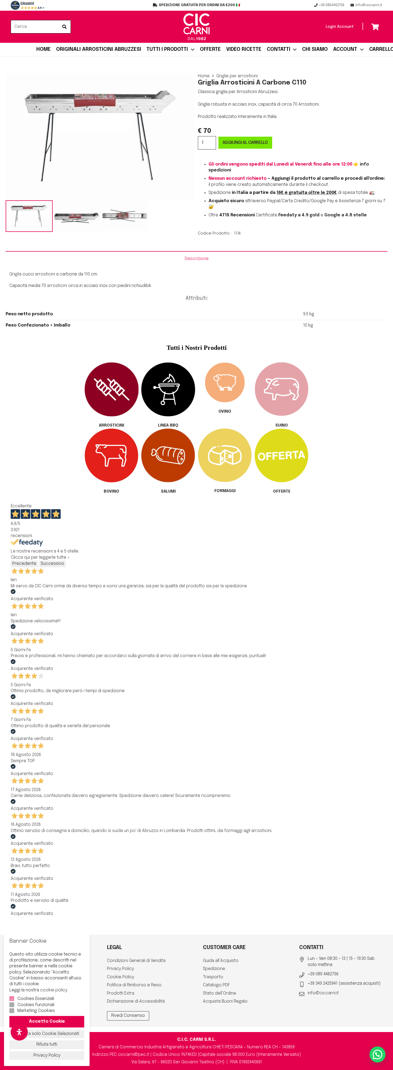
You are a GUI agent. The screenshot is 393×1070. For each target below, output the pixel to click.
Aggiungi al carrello (245, 142)
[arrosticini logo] (111, 389)
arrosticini (45, 274)
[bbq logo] (168, 389)
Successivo (52, 563)
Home (204, 76)
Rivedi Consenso (128, 1015)
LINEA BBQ (168, 425)
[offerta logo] (282, 455)
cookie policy (53, 990)
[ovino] (225, 382)
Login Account (340, 27)
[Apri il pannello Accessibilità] (19, 1032)
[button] (377, 1054)
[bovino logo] (111, 455)
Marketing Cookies (36, 1010)
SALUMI (168, 491)
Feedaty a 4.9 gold (298, 215)
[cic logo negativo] (196, 26)
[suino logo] (282, 389)
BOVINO (111, 491)
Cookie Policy (120, 977)
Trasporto (213, 977)
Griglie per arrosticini (237, 76)
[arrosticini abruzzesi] (27, 5)
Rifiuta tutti (46, 1044)
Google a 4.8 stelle (345, 215)
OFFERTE (281, 491)
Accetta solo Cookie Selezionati (47, 1033)
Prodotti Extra (120, 993)
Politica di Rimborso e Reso (134, 985)
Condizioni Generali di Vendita (136, 960)
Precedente (24, 563)
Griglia (15, 274)
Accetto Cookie (47, 1021)
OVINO (224, 411)
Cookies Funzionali (35, 1005)
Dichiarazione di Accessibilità (136, 1001)
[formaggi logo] (225, 455)
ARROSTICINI (111, 425)
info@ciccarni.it (323, 993)
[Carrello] (375, 27)
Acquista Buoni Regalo (225, 1001)
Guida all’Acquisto (220, 960)
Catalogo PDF (216, 985)
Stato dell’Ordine (219, 993)
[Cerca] (64, 26)
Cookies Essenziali (35, 998)
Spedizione (214, 969)
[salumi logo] (168, 455)
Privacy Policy (120, 969)
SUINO (281, 425)
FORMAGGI (225, 491)
